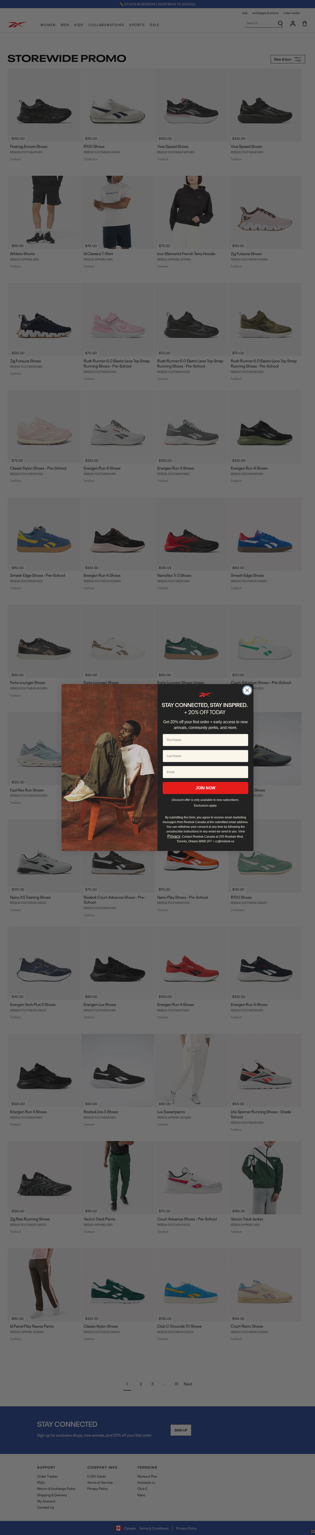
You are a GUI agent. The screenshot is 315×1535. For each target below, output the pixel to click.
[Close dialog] (247, 690)
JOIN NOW (205, 788)
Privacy (173, 836)
